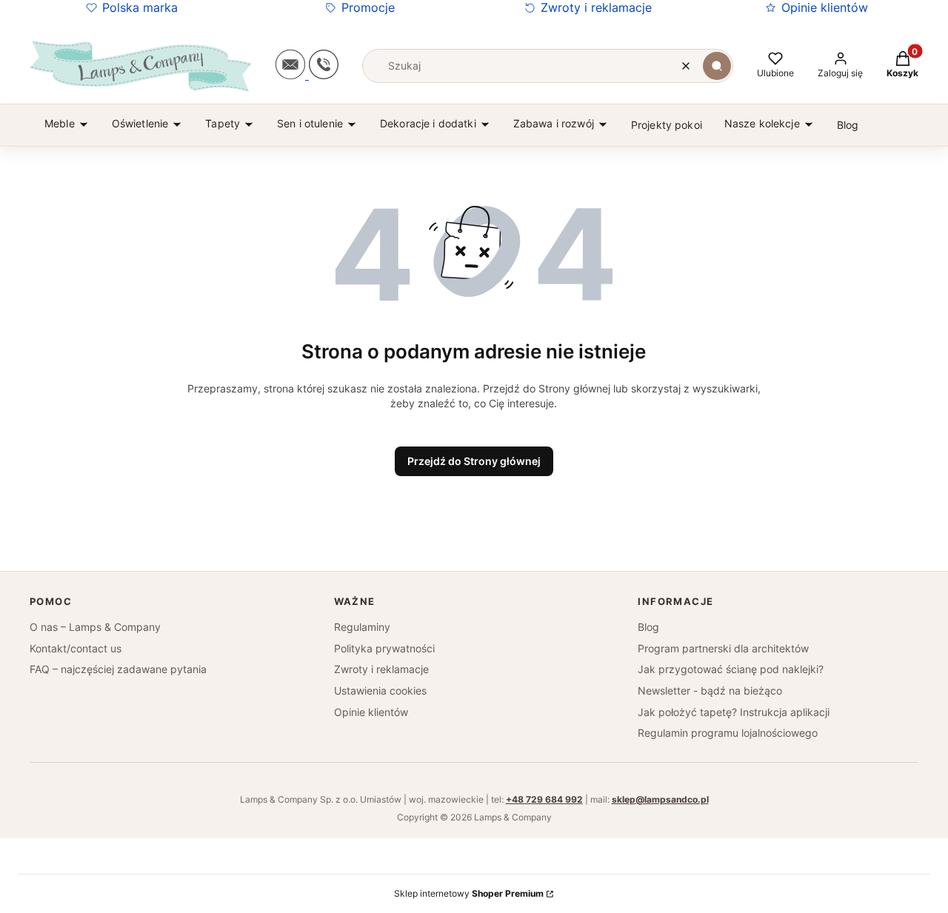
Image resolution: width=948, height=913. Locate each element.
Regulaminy (362, 627)
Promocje (368, 7)
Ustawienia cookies (380, 690)
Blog (648, 627)
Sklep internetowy (469, 893)
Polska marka (140, 7)
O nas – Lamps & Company (95, 627)
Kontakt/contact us (75, 648)
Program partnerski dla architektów (723, 648)
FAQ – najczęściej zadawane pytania (118, 669)
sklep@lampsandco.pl (660, 799)
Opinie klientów (824, 7)
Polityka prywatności (384, 648)
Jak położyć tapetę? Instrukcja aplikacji (734, 712)
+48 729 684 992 (544, 799)
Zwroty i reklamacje (596, 7)
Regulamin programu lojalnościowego (728, 732)
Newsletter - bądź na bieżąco (710, 690)
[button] (717, 66)
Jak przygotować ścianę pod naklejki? (731, 669)
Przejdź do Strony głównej (474, 461)
